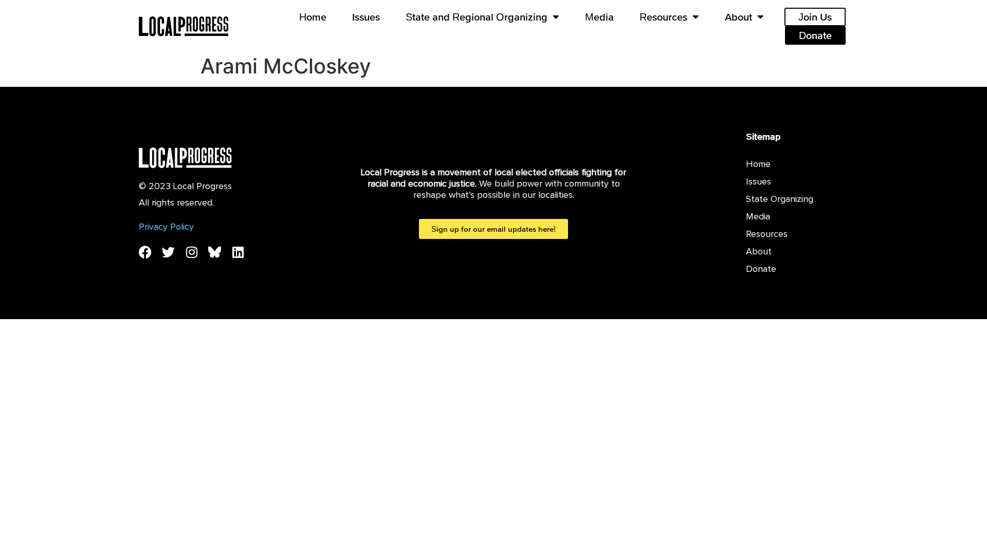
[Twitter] (168, 252)
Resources (663, 17)
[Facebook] (145, 252)
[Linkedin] (237, 252)
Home (312, 17)
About (738, 17)
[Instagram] (191, 252)
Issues (366, 17)
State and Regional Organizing (476, 17)
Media (599, 17)
